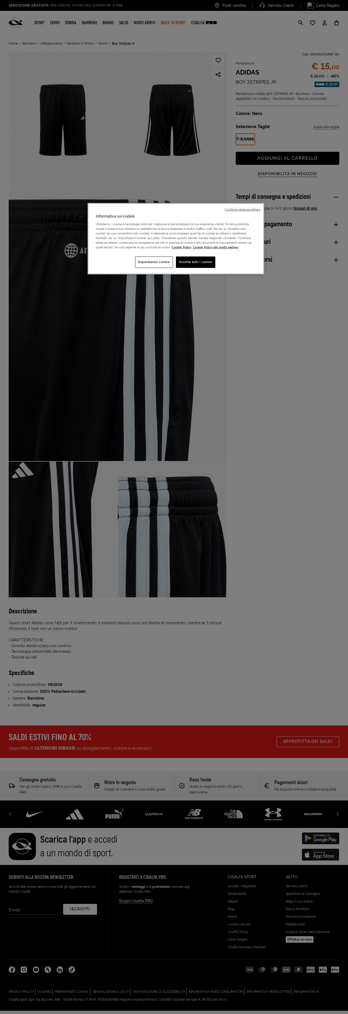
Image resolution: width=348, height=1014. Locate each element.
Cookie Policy (181, 247)
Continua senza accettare (242, 209)
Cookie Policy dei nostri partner (215, 247)
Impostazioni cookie (154, 262)
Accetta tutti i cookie (195, 262)
